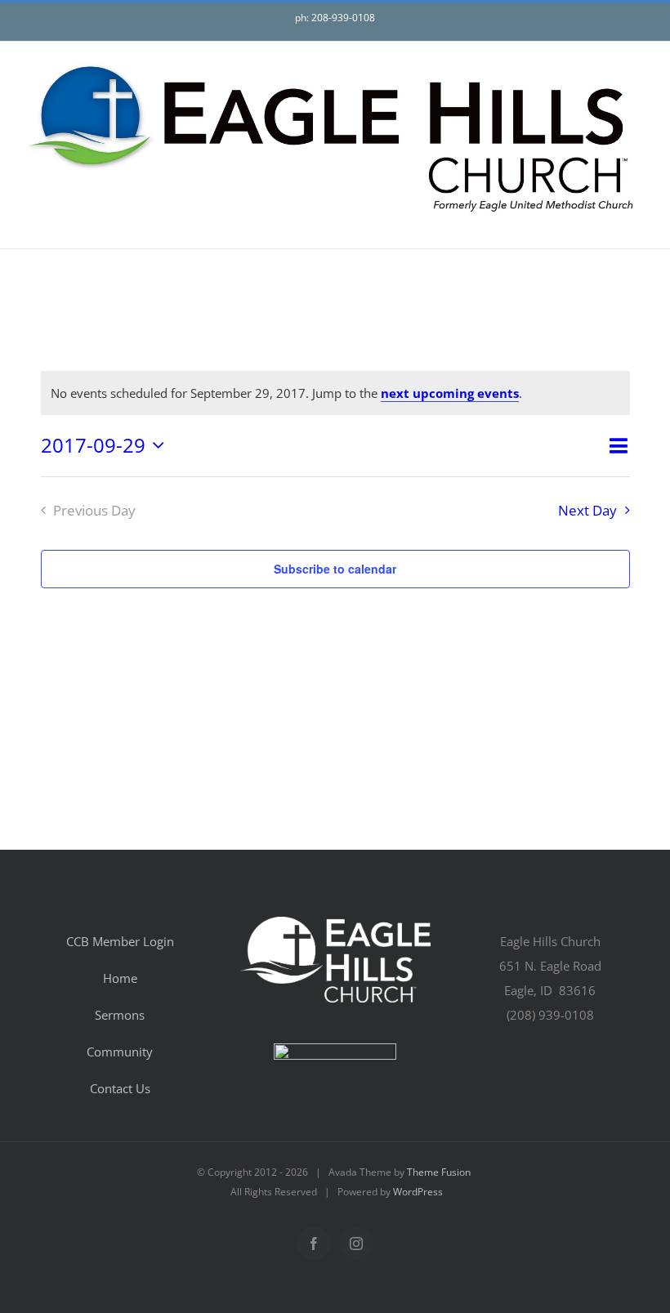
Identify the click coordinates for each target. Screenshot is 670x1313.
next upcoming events (450, 393)
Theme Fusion (439, 1172)
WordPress (418, 1192)
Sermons (120, 1015)
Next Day (587, 510)
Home (120, 978)
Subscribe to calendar (335, 568)
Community (120, 1051)
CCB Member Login (120, 941)
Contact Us (120, 1088)
